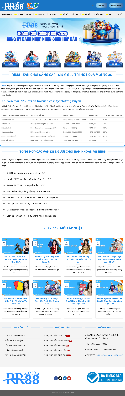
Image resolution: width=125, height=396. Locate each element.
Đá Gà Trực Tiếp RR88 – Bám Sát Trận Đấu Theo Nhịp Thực (16, 259)
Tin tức (119, 14)
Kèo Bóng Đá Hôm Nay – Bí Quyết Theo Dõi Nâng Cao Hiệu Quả (109, 301)
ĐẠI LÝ (111, 14)
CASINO (29, 14)
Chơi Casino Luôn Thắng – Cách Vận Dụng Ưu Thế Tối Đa (78, 259)
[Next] (119, 32)
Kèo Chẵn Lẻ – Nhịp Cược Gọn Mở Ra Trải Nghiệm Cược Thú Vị (109, 259)
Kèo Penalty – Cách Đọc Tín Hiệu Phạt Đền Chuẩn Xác (47, 301)
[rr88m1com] (21, 5)
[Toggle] (4, 173)
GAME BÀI (53, 14)
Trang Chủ (7, 14)
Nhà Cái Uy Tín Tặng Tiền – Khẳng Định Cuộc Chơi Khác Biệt (47, 259)
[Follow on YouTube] (69, 378)
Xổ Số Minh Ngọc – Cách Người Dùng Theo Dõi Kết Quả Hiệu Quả (78, 301)
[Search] (93, 5)
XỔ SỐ (87, 14)
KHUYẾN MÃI (98, 14)
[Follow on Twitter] (65, 378)
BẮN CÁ (20, 14)
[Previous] (5, 32)
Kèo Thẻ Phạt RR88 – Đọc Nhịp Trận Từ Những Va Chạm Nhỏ (16, 301)
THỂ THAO (75, 14)
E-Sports (42, 14)
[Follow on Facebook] (56, 378)
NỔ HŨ (65, 14)
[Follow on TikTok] (60, 378)
